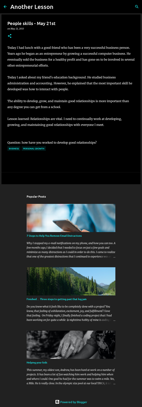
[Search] (58, 6)
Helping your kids (37, 362)
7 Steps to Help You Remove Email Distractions (54, 235)
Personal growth (33, 148)
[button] (9, 36)
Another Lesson (31, 6)
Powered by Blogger (73, 402)
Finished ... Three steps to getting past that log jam (57, 299)
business (14, 148)
